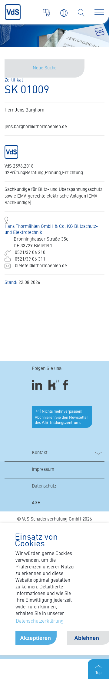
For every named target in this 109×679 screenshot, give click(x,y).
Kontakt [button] (40, 453)
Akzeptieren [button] (35, 638)
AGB (36, 503)
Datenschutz (44, 486)
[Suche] (81, 13)
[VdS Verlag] (46, 13)
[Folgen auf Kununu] (53, 384)
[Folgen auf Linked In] (38, 384)
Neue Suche (45, 68)
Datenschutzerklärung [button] (40, 621)
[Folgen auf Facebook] (67, 384)
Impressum (43, 470)
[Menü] (99, 12)
